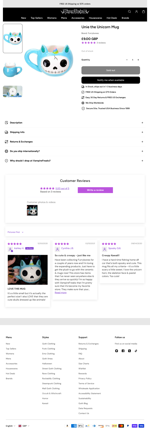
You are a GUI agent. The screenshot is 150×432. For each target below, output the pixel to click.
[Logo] (75, 11)
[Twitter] (129, 351)
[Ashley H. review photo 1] (28, 270)
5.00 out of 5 (62, 188)
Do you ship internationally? (25, 151)
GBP (25, 426)
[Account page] (136, 11)
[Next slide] (12, 91)
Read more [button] (61, 292)
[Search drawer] (129, 11)
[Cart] (143, 11)
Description (16, 122)
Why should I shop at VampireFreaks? (30, 160)
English (9, 426)
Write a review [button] (95, 190)
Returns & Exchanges (21, 141)
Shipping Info (17, 132)
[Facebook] (123, 351)
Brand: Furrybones (90, 33)
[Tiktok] (136, 351)
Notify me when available (110, 80)
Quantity (85, 59)
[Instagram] (116, 351)
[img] (15, 243)
